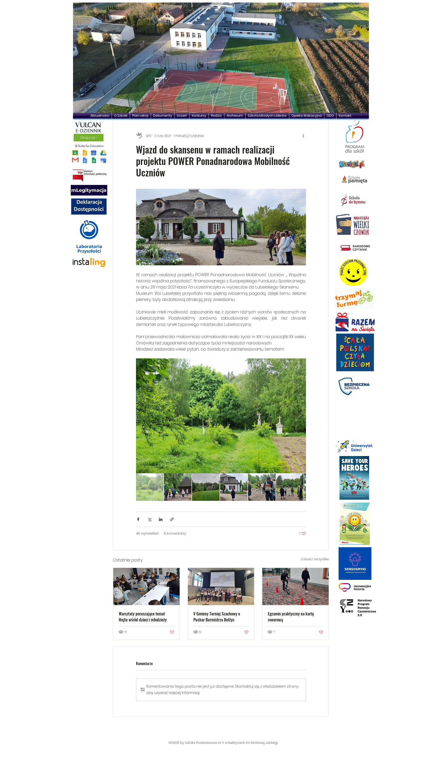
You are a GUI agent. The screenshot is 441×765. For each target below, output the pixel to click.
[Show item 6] (290, 487)
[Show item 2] (178, 487)
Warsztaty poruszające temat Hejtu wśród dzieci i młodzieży (143, 617)
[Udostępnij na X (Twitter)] (149, 519)
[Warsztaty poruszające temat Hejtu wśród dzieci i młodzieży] (146, 586)
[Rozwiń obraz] (221, 415)
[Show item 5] (262, 487)
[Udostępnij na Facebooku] (138, 519)
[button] (221, 58)
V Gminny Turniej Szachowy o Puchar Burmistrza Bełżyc (216, 617)
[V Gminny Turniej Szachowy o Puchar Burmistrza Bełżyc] (221, 586)
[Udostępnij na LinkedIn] (160, 519)
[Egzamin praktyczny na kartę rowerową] (295, 586)
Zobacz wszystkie (315, 559)
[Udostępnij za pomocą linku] (172, 519)
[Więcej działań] (303, 136)
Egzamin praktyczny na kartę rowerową (291, 617)
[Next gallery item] (300, 415)
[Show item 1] (150, 487)
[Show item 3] (206, 487)
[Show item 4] (234, 487)
